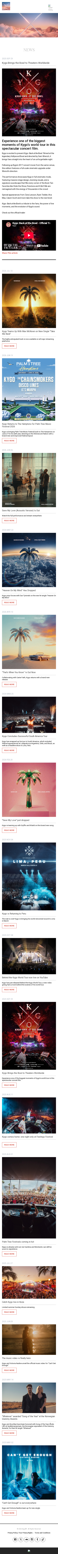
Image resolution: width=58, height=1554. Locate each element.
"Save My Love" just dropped (15, 820)
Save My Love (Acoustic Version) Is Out (21, 510)
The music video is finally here (16, 1358)
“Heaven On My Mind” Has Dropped (19, 590)
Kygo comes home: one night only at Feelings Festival (27, 1137)
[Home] (6, 6)
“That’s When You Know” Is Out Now (19, 672)
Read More (9, 346)
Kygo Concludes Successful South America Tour (24, 736)
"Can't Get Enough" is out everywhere (19, 1503)
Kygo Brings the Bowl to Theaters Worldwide (23, 1073)
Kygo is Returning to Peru (14, 913)
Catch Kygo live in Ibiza (13, 1302)
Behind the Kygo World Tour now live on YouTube (25, 977)
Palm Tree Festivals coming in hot (18, 1242)
